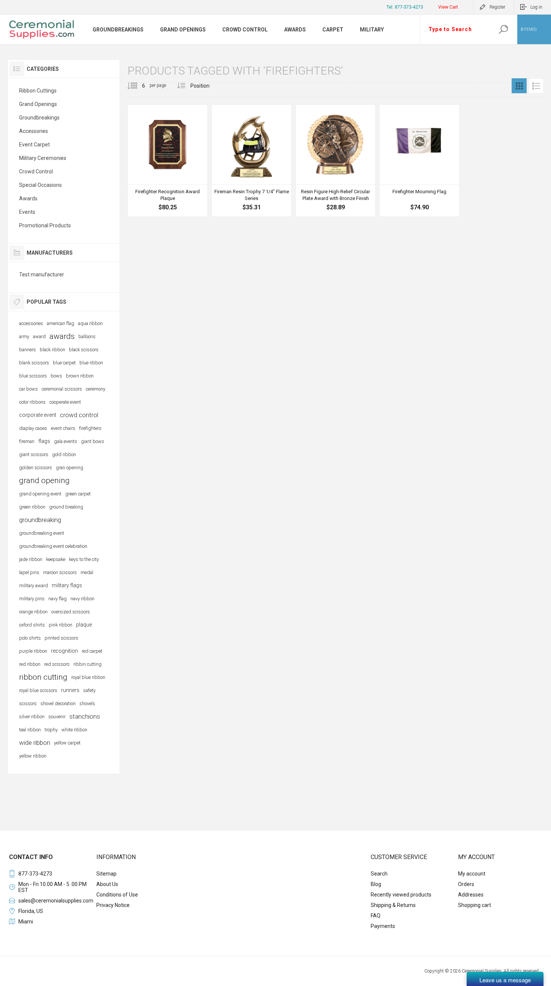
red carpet (92, 651)
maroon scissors (60, 572)
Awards (28, 198)
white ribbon (74, 729)
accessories (31, 323)
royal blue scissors (38, 690)
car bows (28, 389)
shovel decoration (58, 703)
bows (56, 376)
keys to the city (84, 559)
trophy (51, 729)
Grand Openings (38, 104)
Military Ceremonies (42, 158)
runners (70, 690)
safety (89, 690)
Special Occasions (40, 185)
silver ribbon (32, 716)
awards (62, 336)
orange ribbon (33, 612)
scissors (28, 703)
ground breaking (66, 507)
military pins (32, 598)
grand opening (44, 480)
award (39, 336)
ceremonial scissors (62, 389)
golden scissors (35, 467)
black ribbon (52, 349)
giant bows (92, 441)
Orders (466, 884)
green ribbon (32, 507)
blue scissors (33, 376)
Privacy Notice (113, 905)
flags (44, 441)
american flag (60, 323)
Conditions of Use (117, 895)
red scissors (57, 664)
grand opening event (40, 494)
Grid (519, 85)
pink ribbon (60, 625)
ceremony (95, 389)
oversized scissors (70, 612)
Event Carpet (34, 145)
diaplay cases (33, 428)
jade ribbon (30, 559)
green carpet (78, 494)
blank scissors (34, 362)
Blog (376, 884)
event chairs (63, 428)
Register (497, 7)
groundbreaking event (41, 533)
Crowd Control (36, 172)
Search (503, 29)
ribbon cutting (43, 677)
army (24, 336)
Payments (383, 926)
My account (471, 874)
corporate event (37, 415)
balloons (87, 336)
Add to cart (166, 165)
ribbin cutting (87, 664)
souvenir (57, 716)
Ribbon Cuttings (38, 91)
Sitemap (106, 874)
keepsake (55, 559)
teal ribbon (30, 729)
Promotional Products (45, 225)
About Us (107, 884)
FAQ (375, 916)
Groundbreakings (39, 118)
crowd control (79, 415)
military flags (67, 585)
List (536, 85)
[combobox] (454, 29)
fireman (26, 441)
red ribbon (29, 664)
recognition (64, 651)
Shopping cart (474, 905)
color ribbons (32, 402)
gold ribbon (64, 454)
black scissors (84, 349)
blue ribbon (91, 362)
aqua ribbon (90, 323)
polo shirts (30, 638)
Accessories (33, 131)
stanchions (84, 716)
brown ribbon (80, 376)
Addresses (471, 895)
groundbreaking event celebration (53, 546)
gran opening (69, 467)
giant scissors (33, 454)
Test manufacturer (41, 274)
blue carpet (64, 362)
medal (87, 572)
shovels (87, 703)
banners (27, 349)
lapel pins (29, 572)
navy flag (57, 598)
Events (27, 212)
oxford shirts (32, 625)
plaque (84, 625)
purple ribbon (33, 651)
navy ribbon (82, 598)
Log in (536, 7)
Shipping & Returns (393, 905)
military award (33, 585)
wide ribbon (34, 742)
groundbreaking (40, 520)
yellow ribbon (32, 756)
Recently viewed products (401, 895)
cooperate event (65, 402)
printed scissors (61, 638)
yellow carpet (67, 743)
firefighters (90, 428)
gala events (65, 441)
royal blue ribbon (88, 677)
